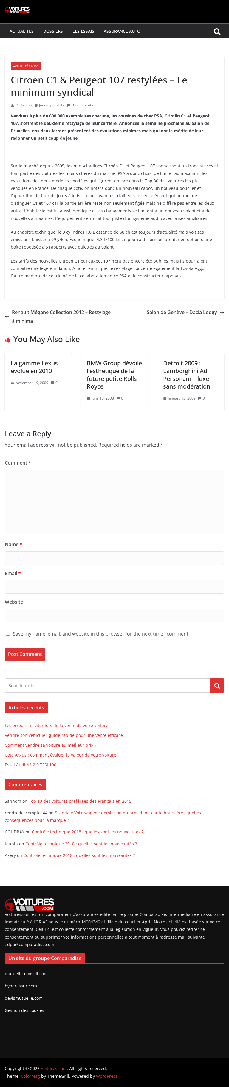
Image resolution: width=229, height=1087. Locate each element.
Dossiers (53, 31)
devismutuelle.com (24, 998)
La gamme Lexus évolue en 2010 (34, 367)
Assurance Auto (122, 31)
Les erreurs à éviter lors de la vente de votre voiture (56, 725)
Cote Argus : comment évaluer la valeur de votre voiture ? (62, 755)
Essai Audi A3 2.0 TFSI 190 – (32, 765)
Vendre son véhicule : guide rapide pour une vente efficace (64, 735)
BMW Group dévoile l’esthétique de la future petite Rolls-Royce (114, 374)
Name (13, 544)
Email (13, 573)
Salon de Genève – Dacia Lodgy (182, 312)
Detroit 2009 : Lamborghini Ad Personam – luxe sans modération (186, 374)
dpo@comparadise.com (30, 944)
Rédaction (24, 105)
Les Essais (83, 31)
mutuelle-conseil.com (26, 973)
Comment (18, 462)
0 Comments (82, 105)
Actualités (22, 31)
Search (217, 685)
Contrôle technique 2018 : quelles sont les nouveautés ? (87, 832)
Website (14, 602)
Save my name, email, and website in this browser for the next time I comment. (101, 634)
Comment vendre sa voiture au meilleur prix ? (50, 745)
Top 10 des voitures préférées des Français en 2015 (80, 801)
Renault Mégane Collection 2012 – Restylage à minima (61, 316)
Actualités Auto (26, 66)
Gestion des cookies (24, 1010)
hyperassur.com (21, 986)
